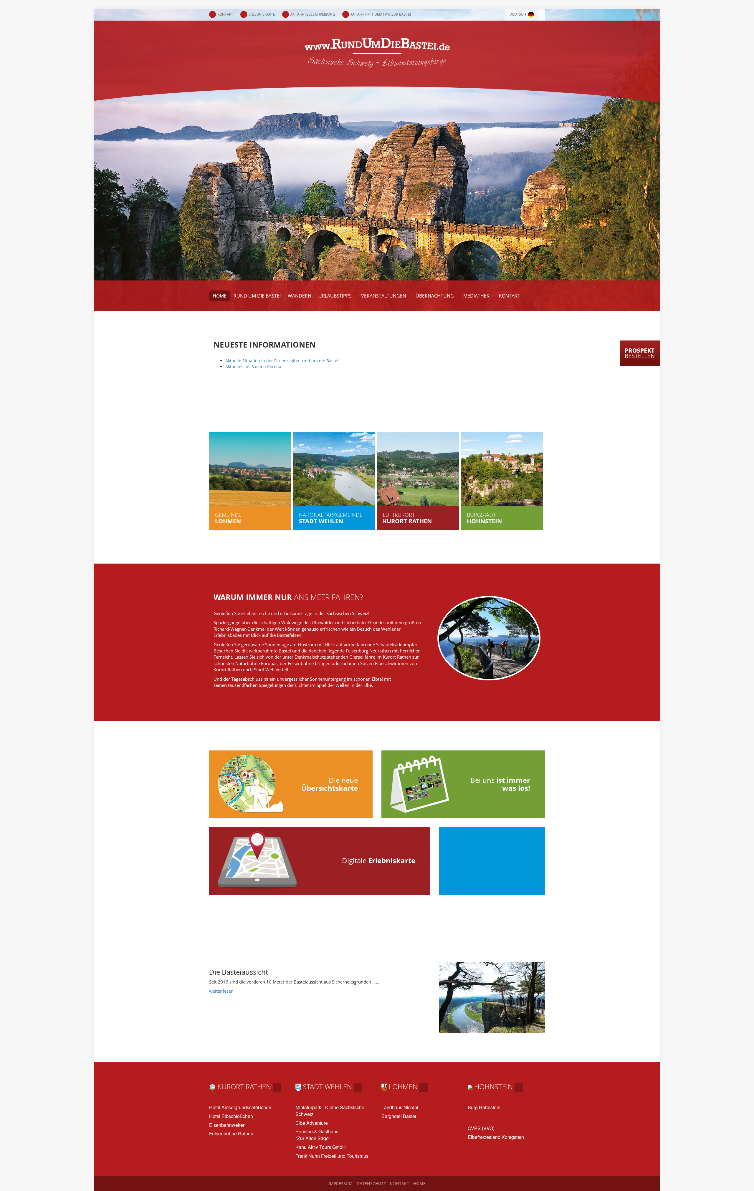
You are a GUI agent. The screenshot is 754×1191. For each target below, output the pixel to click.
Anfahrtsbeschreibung (312, 14)
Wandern (299, 296)
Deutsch (518, 14)
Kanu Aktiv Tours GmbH (320, 1147)
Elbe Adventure (311, 1123)
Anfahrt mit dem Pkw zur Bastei (380, 14)
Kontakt (225, 14)
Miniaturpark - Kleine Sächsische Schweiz (329, 1110)
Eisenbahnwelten (227, 1125)
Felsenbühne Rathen (231, 1133)
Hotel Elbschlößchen (231, 1116)
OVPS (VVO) (481, 1128)
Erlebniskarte (262, 14)
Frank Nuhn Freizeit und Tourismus (331, 1156)
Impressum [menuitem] (341, 1183)
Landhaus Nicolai (399, 1107)
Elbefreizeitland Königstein (496, 1137)
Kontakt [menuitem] (399, 1183)
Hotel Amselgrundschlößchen (240, 1107)
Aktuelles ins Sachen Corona (253, 366)
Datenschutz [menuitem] (371, 1183)
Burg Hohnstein (484, 1107)
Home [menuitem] (419, 1183)
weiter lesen (221, 991)
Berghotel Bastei (398, 1116)
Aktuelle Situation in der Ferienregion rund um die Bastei (282, 360)
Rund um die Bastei (257, 296)
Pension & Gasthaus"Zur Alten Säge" (316, 1135)
